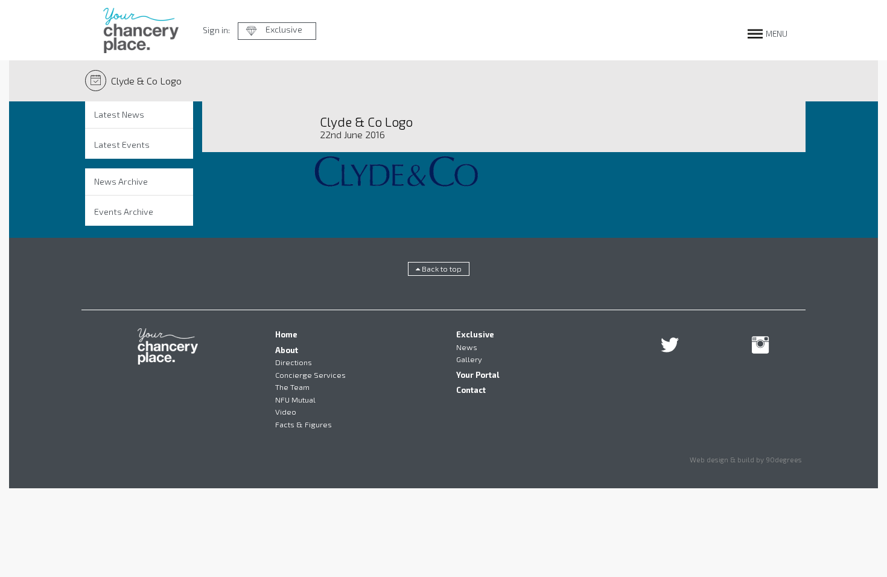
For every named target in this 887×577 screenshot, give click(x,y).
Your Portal (478, 375)
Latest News (119, 114)
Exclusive (283, 29)
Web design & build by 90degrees (746, 459)
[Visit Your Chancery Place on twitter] (670, 348)
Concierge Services (310, 375)
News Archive (121, 181)
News (466, 347)
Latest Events (122, 144)
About (286, 350)
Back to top (441, 268)
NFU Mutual (295, 399)
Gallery (469, 359)
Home (286, 334)
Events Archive (123, 211)
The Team (292, 387)
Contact (471, 390)
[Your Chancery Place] (141, 30)
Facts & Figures (303, 424)
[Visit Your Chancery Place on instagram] (760, 348)
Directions (293, 362)
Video (285, 411)
